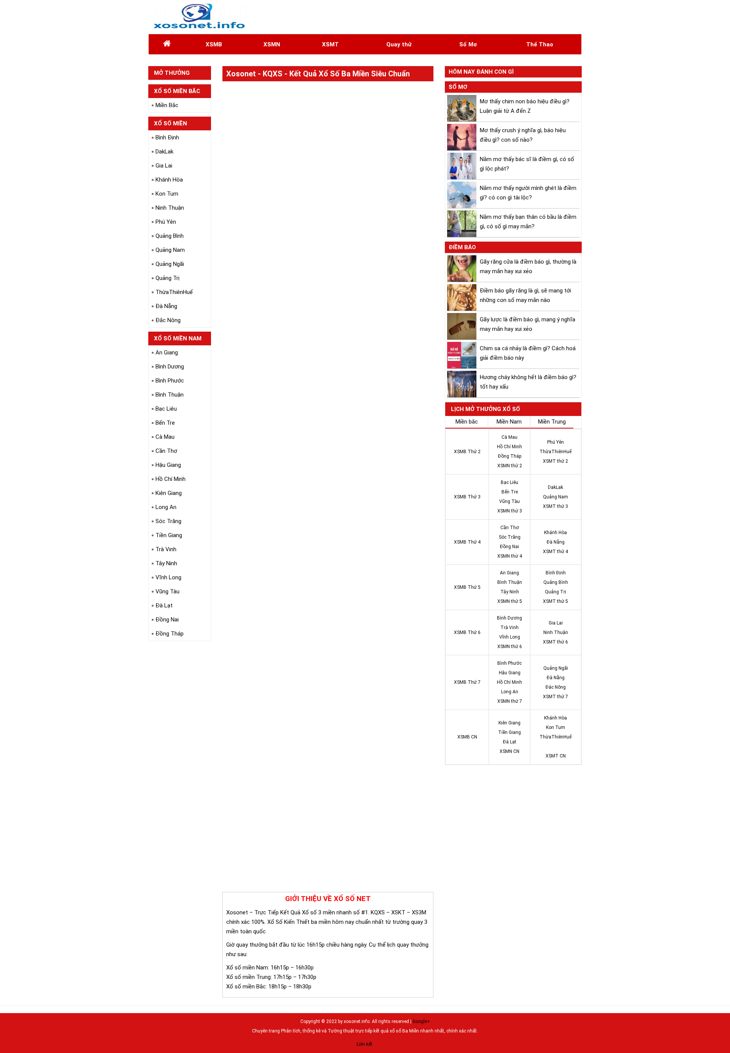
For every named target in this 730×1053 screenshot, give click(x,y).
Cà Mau (165, 436)
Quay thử (398, 44)
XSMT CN (556, 756)
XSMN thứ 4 (509, 556)
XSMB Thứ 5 (467, 587)
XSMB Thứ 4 (467, 542)
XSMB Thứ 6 (467, 632)
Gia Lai (164, 165)
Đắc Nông (168, 320)
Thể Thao (539, 44)
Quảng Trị (167, 278)
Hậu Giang (168, 465)
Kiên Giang (169, 493)
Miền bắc (466, 421)
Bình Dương (170, 366)
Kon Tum (167, 193)
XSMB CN (467, 737)
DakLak (164, 151)
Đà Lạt (164, 605)
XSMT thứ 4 (555, 551)
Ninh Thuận (170, 207)
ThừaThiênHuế (174, 292)
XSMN (271, 44)
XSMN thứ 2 (509, 465)
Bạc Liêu (166, 408)
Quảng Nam (170, 250)
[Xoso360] (198, 17)
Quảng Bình (170, 235)
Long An (166, 507)
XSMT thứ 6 (555, 642)
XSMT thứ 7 (555, 696)
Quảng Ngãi (170, 264)
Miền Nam (509, 421)
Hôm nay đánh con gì (481, 71)
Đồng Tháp (170, 633)
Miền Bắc (167, 105)
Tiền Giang (169, 535)
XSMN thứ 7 (509, 701)
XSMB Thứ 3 (467, 497)
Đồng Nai (167, 619)
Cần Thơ (166, 450)
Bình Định (167, 137)
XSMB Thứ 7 (467, 682)
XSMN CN (509, 751)
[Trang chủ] (167, 44)
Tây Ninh (166, 563)
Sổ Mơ (468, 44)
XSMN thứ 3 (509, 511)
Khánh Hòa (169, 179)
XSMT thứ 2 (555, 461)
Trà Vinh (166, 549)
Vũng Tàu (167, 591)
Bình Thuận (170, 394)
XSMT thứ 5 (555, 601)
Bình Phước (170, 380)
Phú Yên (166, 221)
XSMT (330, 44)
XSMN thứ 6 (509, 646)
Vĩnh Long (168, 577)
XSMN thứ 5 (509, 601)
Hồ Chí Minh (171, 479)
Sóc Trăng (168, 521)
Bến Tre (165, 422)
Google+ (421, 1021)
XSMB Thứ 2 (467, 451)
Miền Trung (552, 421)
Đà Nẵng (166, 306)
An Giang (167, 352)
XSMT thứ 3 (555, 506)
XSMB (214, 44)
